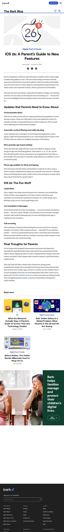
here (47, 96)
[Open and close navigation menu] (60, 2)
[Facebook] (28, 69)
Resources (46, 515)
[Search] (59, 11)
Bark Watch (7, 508)
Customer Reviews (28, 521)
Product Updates (48, 512)
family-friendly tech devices (23, 275)
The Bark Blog (14, 11)
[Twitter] (32, 69)
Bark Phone (7, 512)
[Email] (36, 69)
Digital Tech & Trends (32, 49)
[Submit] (40, 499)
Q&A (44, 524)
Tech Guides (46, 518)
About (25, 512)
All (17, 315)
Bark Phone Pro (8, 515)
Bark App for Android (10, 521)
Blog (44, 508)
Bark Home (7, 524)
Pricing (25, 508)
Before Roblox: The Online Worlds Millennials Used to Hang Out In (17, 358)
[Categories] (55, 11)
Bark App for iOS (9, 518)
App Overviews (47, 521)
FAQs (24, 515)
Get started (53, 3)
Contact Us (26, 518)
